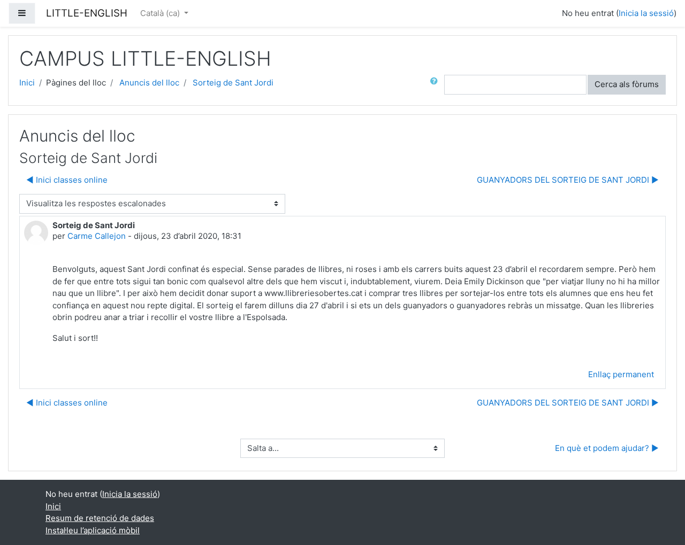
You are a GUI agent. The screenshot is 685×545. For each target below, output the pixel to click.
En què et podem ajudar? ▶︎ (607, 448)
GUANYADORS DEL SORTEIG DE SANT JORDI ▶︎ (568, 180)
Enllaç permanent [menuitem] (621, 374)
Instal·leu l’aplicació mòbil (92, 530)
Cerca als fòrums (627, 84)
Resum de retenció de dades (99, 518)
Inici (27, 82)
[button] (436, 85)
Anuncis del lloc (149, 82)
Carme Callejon (96, 236)
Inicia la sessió (646, 13)
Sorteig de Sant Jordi (233, 82)
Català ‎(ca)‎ (161, 13)
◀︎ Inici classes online (67, 180)
